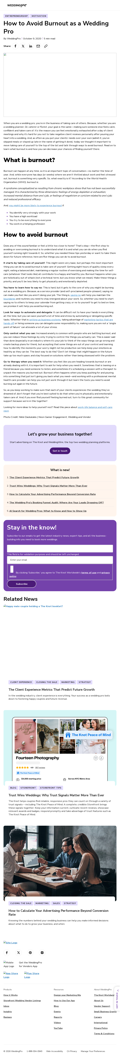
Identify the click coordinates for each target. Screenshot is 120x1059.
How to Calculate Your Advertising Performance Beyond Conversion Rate (52, 494)
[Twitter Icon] (18, 952)
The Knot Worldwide (104, 995)
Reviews (8, 1017)
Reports (58, 1017)
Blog (56, 1006)
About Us (98, 1000)
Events (57, 1011)
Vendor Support (102, 1006)
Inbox (6, 1006)
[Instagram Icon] (42, 952)
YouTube (58, 1028)
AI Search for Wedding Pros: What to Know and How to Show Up (47, 511)
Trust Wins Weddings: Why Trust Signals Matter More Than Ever (48, 485)
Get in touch (60, 451)
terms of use (88, 572)
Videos (57, 1022)
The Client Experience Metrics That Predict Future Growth (44, 477)
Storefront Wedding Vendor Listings (22, 1000)
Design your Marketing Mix (67, 995)
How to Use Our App (64, 1000)
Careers (98, 1017)
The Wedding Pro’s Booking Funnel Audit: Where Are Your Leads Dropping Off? (56, 502)
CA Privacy (72, 1051)
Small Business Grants (105, 1011)
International (101, 1022)
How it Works (11, 995)
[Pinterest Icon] (30, 952)
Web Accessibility (54, 1051)
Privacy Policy (101, 1028)
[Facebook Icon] (7, 952)
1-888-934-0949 (34, 1051)
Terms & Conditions (104, 1033)
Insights (8, 1011)
